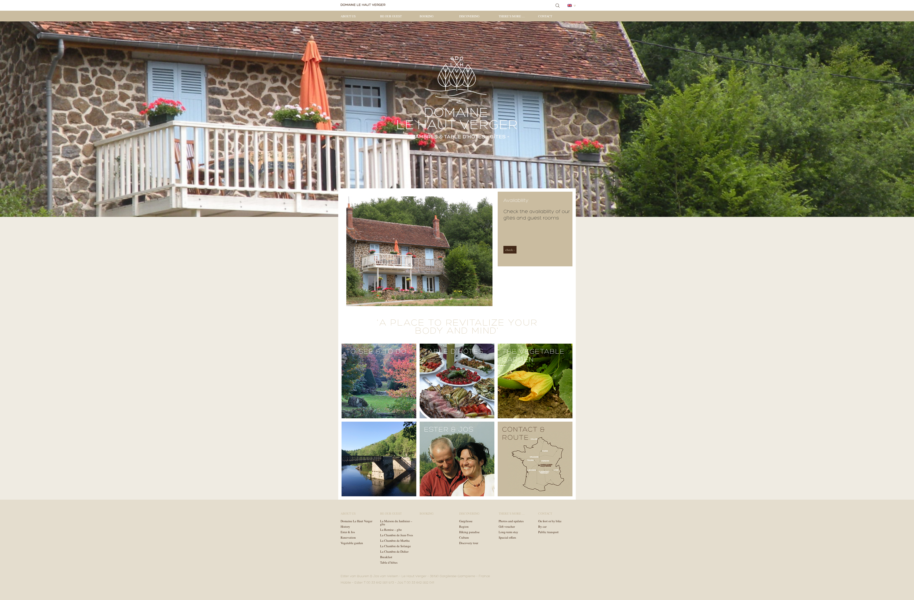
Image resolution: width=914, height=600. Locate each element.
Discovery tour (468, 543)
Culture (464, 537)
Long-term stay (508, 532)
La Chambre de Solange (395, 546)
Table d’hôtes (388, 562)
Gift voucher (507, 526)
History (345, 526)
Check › (510, 250)
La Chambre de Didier (394, 551)
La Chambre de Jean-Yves (396, 535)
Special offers (507, 537)
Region (464, 526)
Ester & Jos (348, 532)
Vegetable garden (352, 543)
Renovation (348, 537)
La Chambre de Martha (395, 540)
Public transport (548, 532)
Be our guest (391, 16)
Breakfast (386, 557)
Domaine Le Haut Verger (356, 521)
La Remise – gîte (391, 529)
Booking (426, 16)
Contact (545, 16)
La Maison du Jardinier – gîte (396, 522)
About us (348, 16)
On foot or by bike (549, 521)
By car (542, 526)
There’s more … (512, 16)
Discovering (469, 16)
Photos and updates (511, 521)
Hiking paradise (469, 532)
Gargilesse (465, 521)
